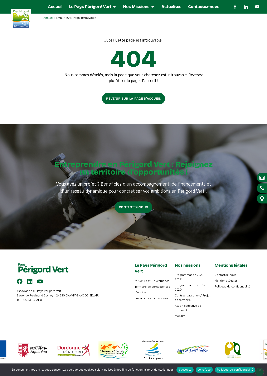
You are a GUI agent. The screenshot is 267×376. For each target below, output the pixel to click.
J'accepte (185, 369)
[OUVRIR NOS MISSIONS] (153, 7)
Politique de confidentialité (235, 369)
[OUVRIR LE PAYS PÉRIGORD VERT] (114, 7)
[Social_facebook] (235, 7)
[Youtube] (257, 7)
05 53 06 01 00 (33, 299)
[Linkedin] (30, 281)
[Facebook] (20, 281)
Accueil (48, 18)
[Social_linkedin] (246, 7)
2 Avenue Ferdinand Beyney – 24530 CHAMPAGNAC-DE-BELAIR (58, 295)
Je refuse (204, 369)
